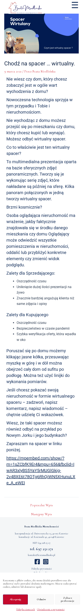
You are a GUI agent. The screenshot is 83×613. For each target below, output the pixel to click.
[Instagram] (46, 562)
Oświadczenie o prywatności (50, 609)
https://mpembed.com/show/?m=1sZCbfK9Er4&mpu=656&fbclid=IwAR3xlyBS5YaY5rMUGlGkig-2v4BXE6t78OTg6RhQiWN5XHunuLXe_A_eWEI (40, 470)
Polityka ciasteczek (25, 609)
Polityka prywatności (41, 568)
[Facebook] (37, 562)
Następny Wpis (41, 514)
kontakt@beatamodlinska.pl (41, 555)
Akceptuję (15, 599)
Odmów (41, 599)
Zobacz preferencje (67, 599)
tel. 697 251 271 (41, 549)
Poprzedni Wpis (41, 505)
